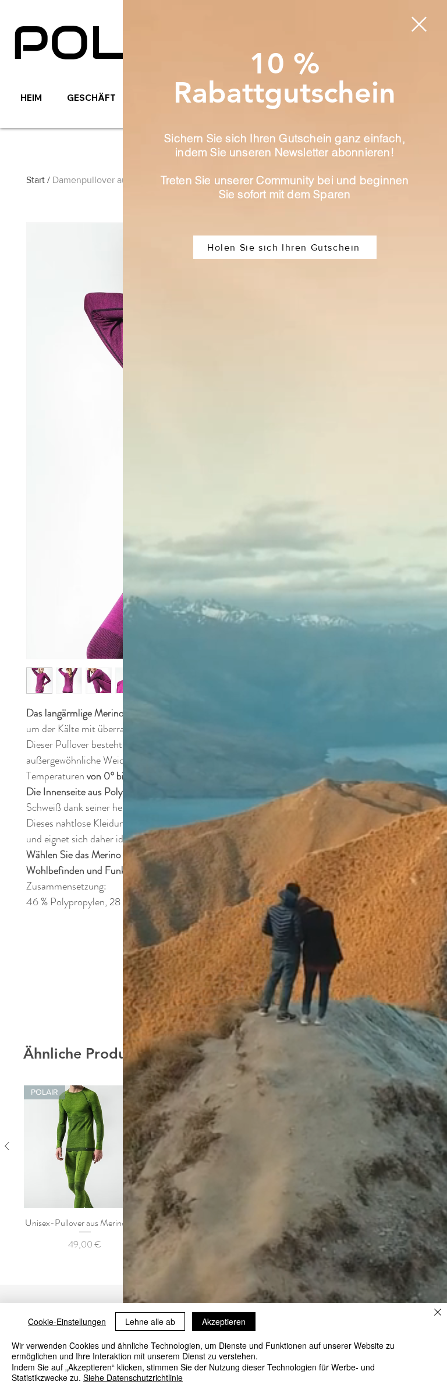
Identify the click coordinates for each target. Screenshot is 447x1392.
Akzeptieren (224, 1321)
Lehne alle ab (150, 1321)
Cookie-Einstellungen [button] (67, 1321)
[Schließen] (438, 1313)
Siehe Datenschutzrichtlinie (133, 1377)
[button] (419, 24)
